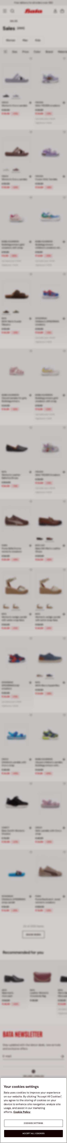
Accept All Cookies (33, 1133)
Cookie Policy (21, 1112)
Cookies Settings (33, 1123)
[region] (33, 1110)
